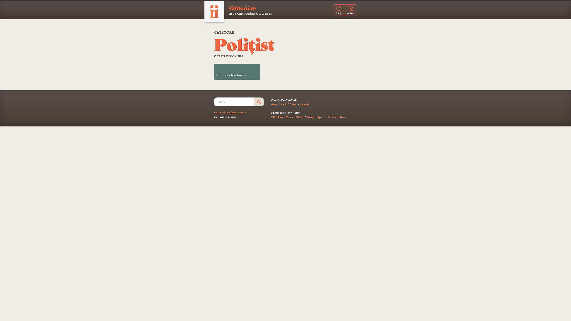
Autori (293, 104)
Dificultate (277, 117)
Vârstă (299, 117)
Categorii (224, 32)
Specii (321, 117)
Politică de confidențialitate (230, 112)
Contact (304, 104)
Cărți (284, 104)
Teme (342, 117)
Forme (289, 117)
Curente (332, 117)
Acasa (274, 104)
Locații (310, 117)
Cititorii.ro (242, 7)
